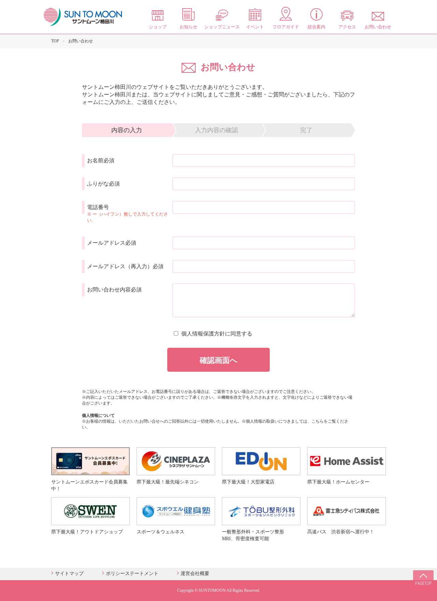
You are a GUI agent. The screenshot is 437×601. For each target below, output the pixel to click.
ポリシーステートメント (132, 573)
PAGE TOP (423, 580)
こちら (317, 421)
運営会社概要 (195, 573)
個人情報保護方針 (203, 334)
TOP (55, 41)
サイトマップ (69, 573)
